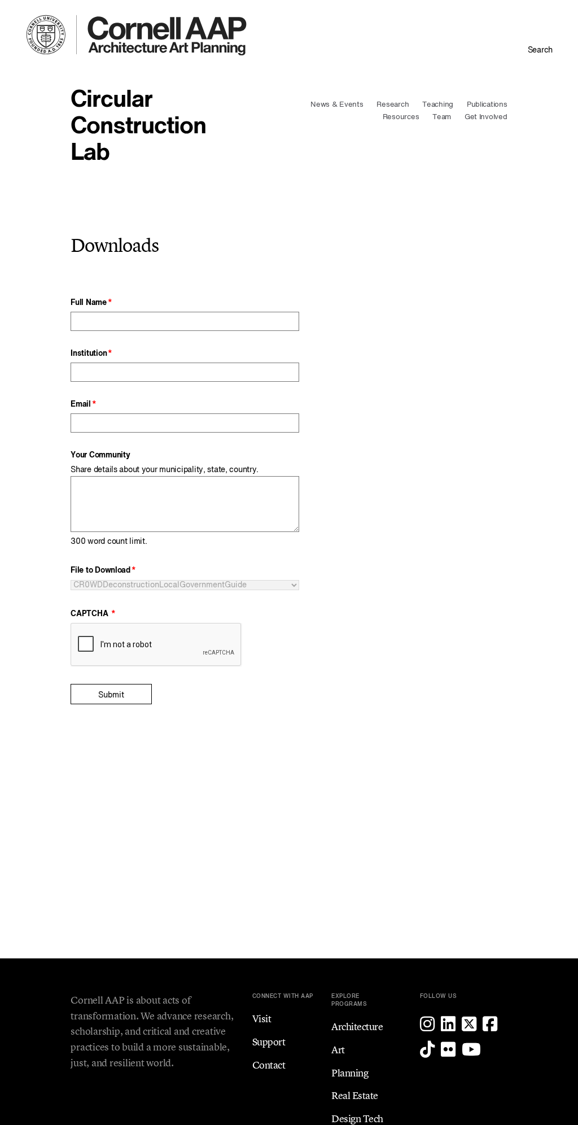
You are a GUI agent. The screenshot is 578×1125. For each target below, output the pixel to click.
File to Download (100, 570)
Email (81, 404)
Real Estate (354, 1095)
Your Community (100, 455)
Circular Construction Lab (138, 127)
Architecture (357, 1026)
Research (392, 104)
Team (441, 117)
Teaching (437, 104)
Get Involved (486, 117)
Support (269, 1041)
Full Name (88, 303)
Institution (89, 353)
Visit (262, 1018)
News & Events (337, 104)
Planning (349, 1072)
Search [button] (540, 50)
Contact (269, 1064)
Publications (487, 104)
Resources (401, 117)
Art (338, 1049)
